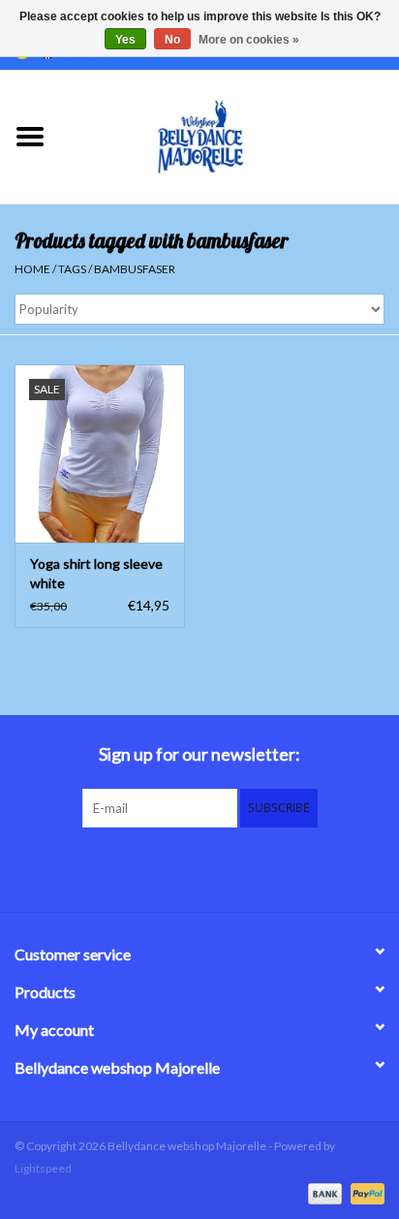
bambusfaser (134, 269)
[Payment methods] (322, 1192)
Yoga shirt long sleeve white (96, 573)
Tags (72, 269)
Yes (125, 40)
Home (32, 269)
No (172, 40)
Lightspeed (43, 1168)
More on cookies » (249, 40)
